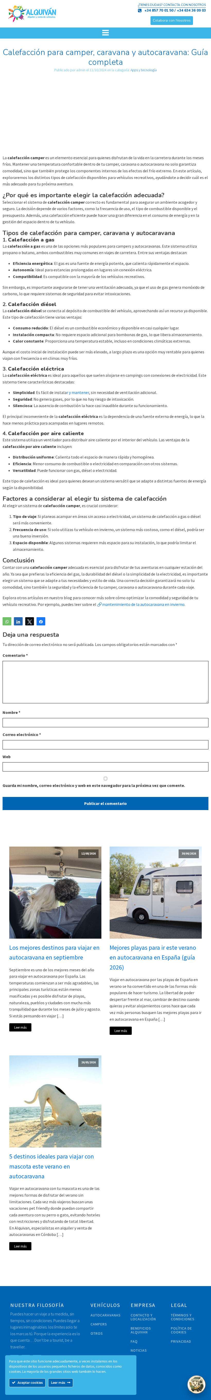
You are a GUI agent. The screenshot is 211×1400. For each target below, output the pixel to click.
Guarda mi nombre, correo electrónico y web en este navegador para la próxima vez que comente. (94, 785)
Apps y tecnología (143, 70)
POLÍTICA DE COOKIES (181, 1330)
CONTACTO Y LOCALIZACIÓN (143, 1317)
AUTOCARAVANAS (106, 1315)
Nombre (11, 712)
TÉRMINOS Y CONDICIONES (183, 1317)
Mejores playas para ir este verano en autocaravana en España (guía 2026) (153, 957)
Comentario (15, 655)
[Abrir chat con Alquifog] (196, 1384)
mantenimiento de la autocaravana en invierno (143, 604)
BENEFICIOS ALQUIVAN (141, 1330)
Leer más (20, 1027)
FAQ (134, 1341)
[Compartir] (18, 621)
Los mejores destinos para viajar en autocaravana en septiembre (54, 952)
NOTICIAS (139, 1350)
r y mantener (78, 392)
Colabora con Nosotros (172, 20)
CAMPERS (99, 1324)
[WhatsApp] (7, 621)
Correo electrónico (22, 734)
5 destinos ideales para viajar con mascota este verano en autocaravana (51, 1166)
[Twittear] (29, 621)
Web (7, 756)
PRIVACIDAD (181, 1341)
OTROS (97, 1333)
